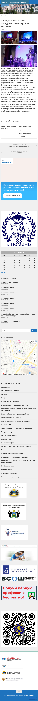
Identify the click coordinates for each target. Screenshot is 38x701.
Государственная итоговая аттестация (15, 421)
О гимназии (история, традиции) (13, 383)
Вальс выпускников (10, 282)
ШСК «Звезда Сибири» (9, 435)
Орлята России (6, 469)
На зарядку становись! (11, 321)
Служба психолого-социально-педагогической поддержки (18, 409)
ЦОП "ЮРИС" (29, 696)
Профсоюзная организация (11, 398)
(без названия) (8, 287)
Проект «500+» (6, 425)
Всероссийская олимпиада (11, 417)
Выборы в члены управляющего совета (16, 446)
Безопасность (6, 450)
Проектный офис (7, 443)
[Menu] (36, 2)
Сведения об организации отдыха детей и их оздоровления (18, 461)
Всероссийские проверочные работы (15, 414)
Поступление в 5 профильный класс (14, 457)
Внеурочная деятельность (11, 432)
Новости (5, 15)
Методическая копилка (10, 391)
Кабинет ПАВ (6, 439)
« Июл (3, 272)
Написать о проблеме (13, 195)
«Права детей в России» (10, 401)
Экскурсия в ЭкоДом (8, 126)
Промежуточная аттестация (12, 453)
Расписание (5, 387)
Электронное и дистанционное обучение (16, 428)
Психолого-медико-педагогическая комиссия (18, 477)
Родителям (5, 394)
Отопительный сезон (9, 473)
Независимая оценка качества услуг (15, 405)
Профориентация (7, 466)
